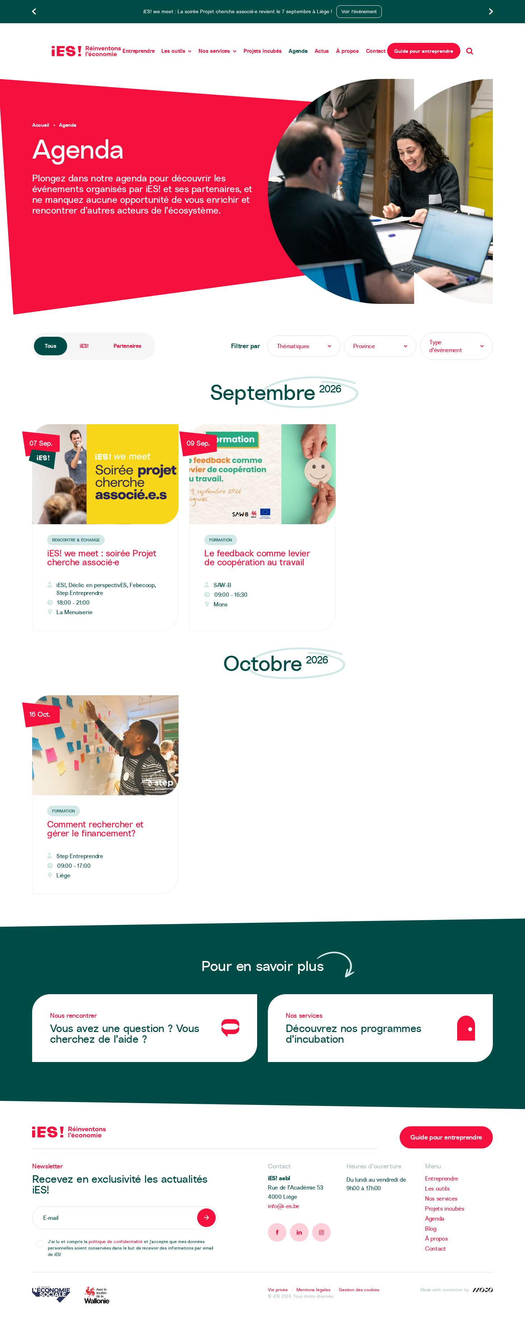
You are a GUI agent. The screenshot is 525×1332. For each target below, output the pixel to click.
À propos (347, 50)
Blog (430, 1228)
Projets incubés (263, 50)
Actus (322, 50)
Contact (376, 50)
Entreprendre (138, 50)
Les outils (173, 50)
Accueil (40, 125)
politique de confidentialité (115, 1241)
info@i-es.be (283, 1206)
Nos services (214, 50)
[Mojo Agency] (482, 1290)
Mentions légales (313, 1289)
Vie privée (278, 1289)
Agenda (298, 50)
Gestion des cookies (359, 1289)
